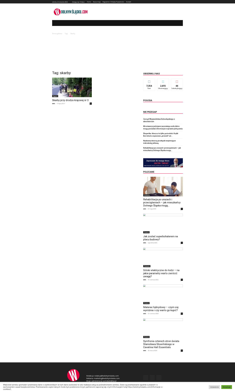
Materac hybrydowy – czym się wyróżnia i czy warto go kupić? (160, 309)
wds (53, 103)
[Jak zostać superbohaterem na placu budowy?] (163, 223)
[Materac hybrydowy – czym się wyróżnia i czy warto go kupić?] (163, 294)
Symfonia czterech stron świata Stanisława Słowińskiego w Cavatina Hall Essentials (161, 344)
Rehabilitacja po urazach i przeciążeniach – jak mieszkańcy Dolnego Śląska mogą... (162, 202)
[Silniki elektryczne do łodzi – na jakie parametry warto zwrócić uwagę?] (163, 257)
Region (55, 96)
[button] (177, 23)
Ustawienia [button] (214, 387)
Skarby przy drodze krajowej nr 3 (70, 100)
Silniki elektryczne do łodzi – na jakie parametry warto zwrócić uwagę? (161, 273)
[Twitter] (178, 1)
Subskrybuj (177, 80)
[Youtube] (181, 1)
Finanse (146, 232)
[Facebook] (176, 1)
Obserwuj (163, 80)
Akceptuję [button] (226, 387)
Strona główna (57, 34)
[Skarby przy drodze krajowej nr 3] (72, 87)
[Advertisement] (117, 53)
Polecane (147, 195)
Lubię (149, 80)
